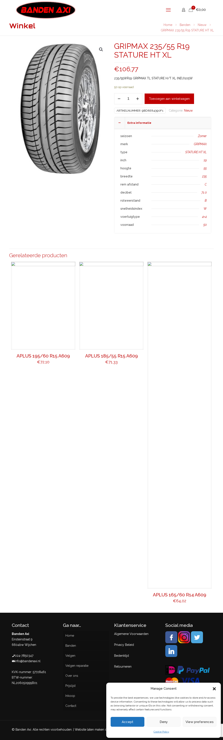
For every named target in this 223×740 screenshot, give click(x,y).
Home (168, 25)
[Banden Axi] (46, 10)
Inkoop (70, 695)
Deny (164, 722)
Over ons (71, 675)
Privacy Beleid (124, 644)
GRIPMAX (200, 144)
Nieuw (202, 25)
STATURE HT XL (196, 152)
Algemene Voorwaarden (131, 634)
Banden (185, 25)
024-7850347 (24, 655)
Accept (127, 722)
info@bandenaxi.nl (28, 661)
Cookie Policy (161, 731)
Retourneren (123, 666)
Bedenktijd (121, 655)
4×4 (204, 216)
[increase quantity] (137, 98)
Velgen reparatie (76, 665)
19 (205, 160)
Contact (70, 706)
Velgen (70, 655)
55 (205, 168)
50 (205, 224)
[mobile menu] (168, 10)
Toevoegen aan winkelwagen (169, 98)
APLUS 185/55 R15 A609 (111, 356)
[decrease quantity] (119, 98)
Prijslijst (70, 685)
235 (204, 176)
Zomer (202, 136)
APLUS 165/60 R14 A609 (179, 594)
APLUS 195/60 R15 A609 (43, 356)
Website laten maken (89, 729)
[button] (214, 689)
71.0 (204, 192)
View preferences (200, 722)
